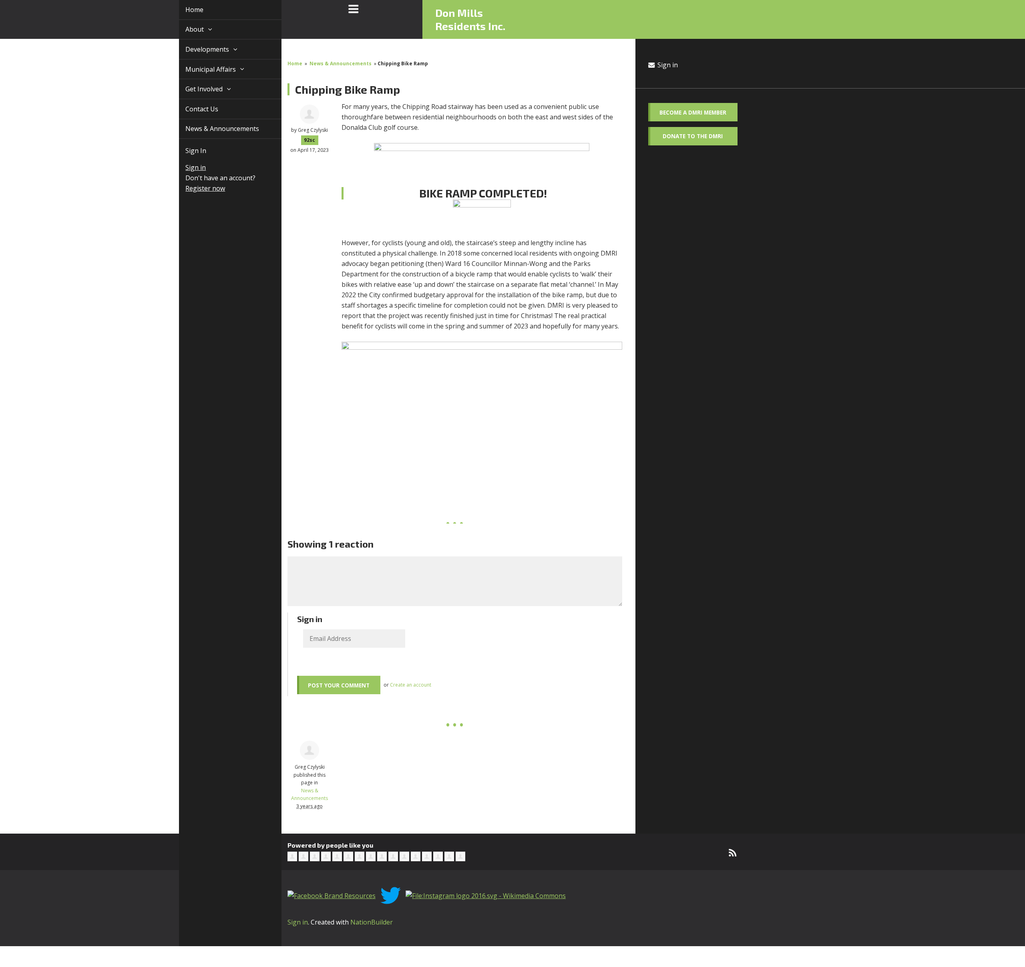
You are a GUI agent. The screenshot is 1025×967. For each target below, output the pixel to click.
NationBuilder (371, 922)
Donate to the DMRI (693, 136)
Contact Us (192, 109)
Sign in (186, 167)
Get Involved (195, 89)
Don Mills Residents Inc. (470, 19)
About (186, 29)
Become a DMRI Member (692, 112)
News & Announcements (213, 128)
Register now (196, 188)
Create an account (410, 684)
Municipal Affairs (202, 69)
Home (185, 9)
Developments (198, 49)
